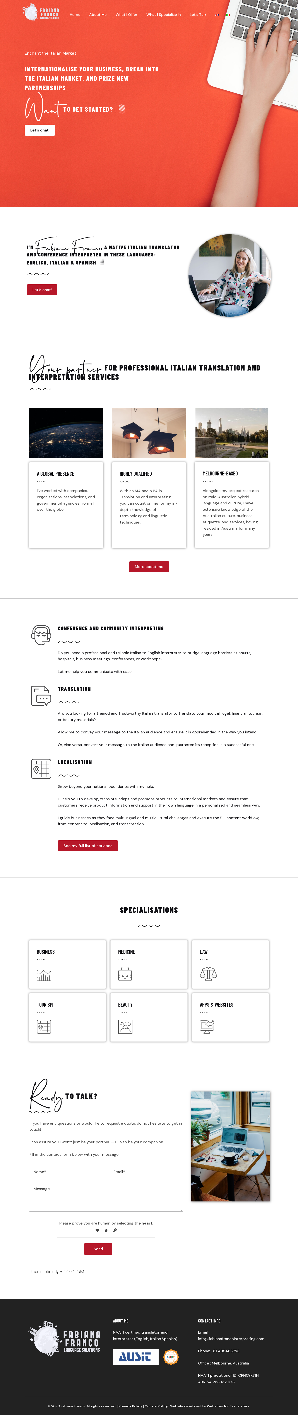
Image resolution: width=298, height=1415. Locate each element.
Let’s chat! (40, 130)
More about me (149, 566)
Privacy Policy (130, 1406)
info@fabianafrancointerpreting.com (231, 1338)
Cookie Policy (156, 1406)
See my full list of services (87, 845)
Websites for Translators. (228, 1406)
